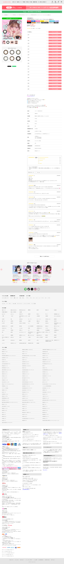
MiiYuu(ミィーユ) (4, 404)
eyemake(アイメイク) (5, 357)
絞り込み (53, 2)
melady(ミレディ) (44, 406)
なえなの (3, 330)
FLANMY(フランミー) (25, 396)
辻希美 (29, 328)
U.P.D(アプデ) (4, 359)
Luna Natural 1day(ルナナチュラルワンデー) (28, 418)
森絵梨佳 (20, 340)
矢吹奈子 (29, 340)
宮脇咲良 (55, 337)
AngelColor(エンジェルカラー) (26, 365)
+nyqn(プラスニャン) (45, 396)
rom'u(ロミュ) (4, 420)
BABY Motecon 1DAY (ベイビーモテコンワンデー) (49, 400)
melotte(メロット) (24, 410)
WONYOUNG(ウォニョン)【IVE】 (23, 316)
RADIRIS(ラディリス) (45, 414)
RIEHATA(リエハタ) (13, 343)
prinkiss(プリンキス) (25, 398)
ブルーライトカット (19, 303)
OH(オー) (43, 365)
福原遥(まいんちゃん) (22, 335)
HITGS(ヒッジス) (47, 332)
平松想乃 (55, 332)
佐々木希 (3, 323)
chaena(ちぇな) (4, 328)
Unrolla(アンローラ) (4, 361)
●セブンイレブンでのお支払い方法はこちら (8, 549)
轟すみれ (55, 328)
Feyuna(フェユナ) (44, 394)
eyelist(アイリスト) (24, 357)
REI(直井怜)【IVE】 (30, 343)
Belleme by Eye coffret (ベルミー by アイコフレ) (28, 402)
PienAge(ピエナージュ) (25, 392)
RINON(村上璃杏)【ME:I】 (22, 343)
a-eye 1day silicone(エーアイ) (6, 363)
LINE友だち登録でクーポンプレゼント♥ (12, 18)
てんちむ (46, 328)
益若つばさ (12, 337)
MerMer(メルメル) (4, 410)
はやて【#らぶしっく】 (22, 332)
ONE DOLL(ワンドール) (45, 353)
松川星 (20, 337)
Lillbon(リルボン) (24, 416)
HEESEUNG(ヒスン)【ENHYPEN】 (41, 333)
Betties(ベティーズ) (4, 351)
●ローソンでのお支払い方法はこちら (7, 551)
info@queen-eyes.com (30, 439)
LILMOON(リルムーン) (45, 416)
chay (11, 328)
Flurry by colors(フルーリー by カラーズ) (27, 400)
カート (61, 2)
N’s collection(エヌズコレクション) (47, 363)
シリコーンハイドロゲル (26, 303)
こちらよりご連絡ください (35, 434)
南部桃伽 (38, 330)
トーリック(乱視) (33, 303)
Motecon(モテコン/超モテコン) (26, 412)
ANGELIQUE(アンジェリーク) (46, 359)
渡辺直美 (38, 343)
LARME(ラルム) (4, 349)
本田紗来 (55, 335)
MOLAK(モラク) (44, 412)
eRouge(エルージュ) (5, 365)
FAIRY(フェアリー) (24, 394)
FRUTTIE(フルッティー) (5, 400)
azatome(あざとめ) (45, 351)
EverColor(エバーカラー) (25, 363)
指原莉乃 (12, 323)
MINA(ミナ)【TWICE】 (40, 337)
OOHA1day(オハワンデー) (5, 367)
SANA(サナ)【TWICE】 (22, 323)
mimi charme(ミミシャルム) (6, 406)
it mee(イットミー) (24, 351)
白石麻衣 (38, 323)
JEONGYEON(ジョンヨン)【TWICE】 (57, 323)
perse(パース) (4, 392)
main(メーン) (4, 412)
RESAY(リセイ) (4, 416)
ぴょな (3, 335)
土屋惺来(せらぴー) (39, 328)
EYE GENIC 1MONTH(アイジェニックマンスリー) (9, 355)
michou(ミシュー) (24, 404)
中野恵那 (12, 330)
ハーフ (7, 303)
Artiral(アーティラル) (45, 357)
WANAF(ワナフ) (24, 420)
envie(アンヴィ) (24, 359)
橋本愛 (11, 332)
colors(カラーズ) (44, 367)
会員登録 (55, 2)
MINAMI (46, 337)
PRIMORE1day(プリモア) (5, 398)
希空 (2, 332)
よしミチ (3, 343)
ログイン (59, 2)
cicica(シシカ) (4, 353)
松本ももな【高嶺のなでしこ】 (5, 338)
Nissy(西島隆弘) (47, 330)
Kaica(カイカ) (24, 367)
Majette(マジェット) (45, 402)
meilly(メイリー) (24, 408)
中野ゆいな (20, 330)
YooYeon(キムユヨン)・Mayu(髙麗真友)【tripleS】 (49, 341)
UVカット (10, 303)
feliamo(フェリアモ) (4, 396)
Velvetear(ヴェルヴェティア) (46, 361)
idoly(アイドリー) (24, 353)
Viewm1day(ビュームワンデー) (46, 392)
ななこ (29, 330)
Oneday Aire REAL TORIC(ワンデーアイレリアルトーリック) (50, 420)
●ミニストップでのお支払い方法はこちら (7, 554)
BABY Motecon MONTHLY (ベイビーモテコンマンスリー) (10, 402)
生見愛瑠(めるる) (56, 330)
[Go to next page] (60, 251)
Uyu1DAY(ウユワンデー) (25, 361)
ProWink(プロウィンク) (45, 398)
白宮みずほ (46, 323)
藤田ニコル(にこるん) (31, 335)
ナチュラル (3, 303)
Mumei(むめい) (13, 340)
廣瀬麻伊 (12, 335)
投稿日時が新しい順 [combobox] (31, 172)
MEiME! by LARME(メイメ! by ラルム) (27, 349)
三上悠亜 (29, 337)
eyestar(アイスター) (45, 355)
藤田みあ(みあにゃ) (39, 335)
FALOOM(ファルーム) (5, 394)
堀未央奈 (46, 335)
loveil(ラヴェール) (24, 414)
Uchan (37, 340)
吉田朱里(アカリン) (56, 340)
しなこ (29, 323)
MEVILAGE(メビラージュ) (46, 408)
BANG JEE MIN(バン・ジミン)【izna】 (31, 333)
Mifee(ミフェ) (44, 404)
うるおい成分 (14, 303)
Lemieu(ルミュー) (44, 418)
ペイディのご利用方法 (15, 506)
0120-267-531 (27, 437)
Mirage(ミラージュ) (4, 408)
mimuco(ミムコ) (24, 406)
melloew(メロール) (45, 410)
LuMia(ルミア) (4, 418)
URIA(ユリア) (4, 414)
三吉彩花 (3, 340)
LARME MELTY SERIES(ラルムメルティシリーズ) (49, 349)
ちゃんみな (20, 328)
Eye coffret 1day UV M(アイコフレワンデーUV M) (29, 355)
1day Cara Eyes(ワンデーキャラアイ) (7, 422)
